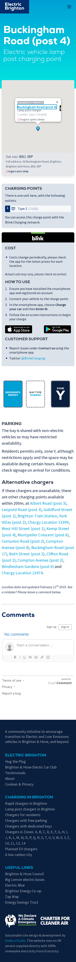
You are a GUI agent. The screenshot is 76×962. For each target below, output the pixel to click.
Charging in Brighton (29, 797)
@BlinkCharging (33, 358)
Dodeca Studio (15, 940)
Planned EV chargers (21, 848)
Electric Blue (15, 885)
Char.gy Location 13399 (48, 522)
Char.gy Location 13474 (22, 572)
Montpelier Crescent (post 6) (43, 534)
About (10, 778)
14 (23, 843)
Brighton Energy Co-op (23, 890)
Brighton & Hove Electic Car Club (31, 767)
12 (18, 843)
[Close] (57, 101)
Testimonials (15, 772)
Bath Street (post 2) (27, 553)
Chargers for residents (23, 814)
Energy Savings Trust (21, 902)
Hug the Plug (15, 761)
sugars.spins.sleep (17, 171)
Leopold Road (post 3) (22, 509)
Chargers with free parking (26, 820)
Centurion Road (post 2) (23, 541)
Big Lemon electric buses (25, 879)
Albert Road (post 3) (48, 503)
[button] (38, 127)
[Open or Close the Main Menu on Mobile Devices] (69, 6)
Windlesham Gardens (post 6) (28, 566)
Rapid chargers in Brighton (26, 803)
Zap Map (12, 896)
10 (7, 843)
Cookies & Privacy (19, 784)
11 (12, 843)
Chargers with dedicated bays (28, 826)
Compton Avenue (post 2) (40, 560)
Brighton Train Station (37, 515)
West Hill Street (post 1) (23, 528)
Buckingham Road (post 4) (37, 107)
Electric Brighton (25, 755)
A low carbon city (18, 854)
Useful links (19, 868)
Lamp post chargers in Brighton (30, 809)
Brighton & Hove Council (24, 873)
